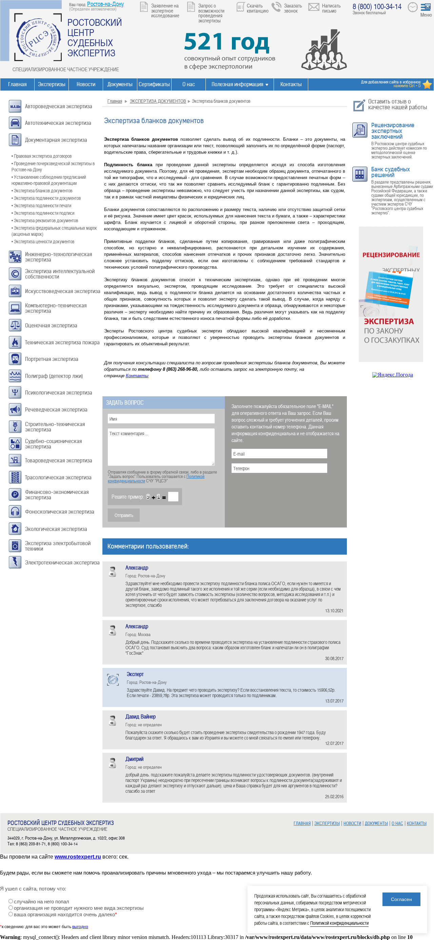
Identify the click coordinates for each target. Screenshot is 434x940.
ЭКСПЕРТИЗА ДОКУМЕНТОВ (158, 101)
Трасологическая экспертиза (58, 477)
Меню (426, 14)
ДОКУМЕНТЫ (376, 823)
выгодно (80, 926)
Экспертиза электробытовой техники (58, 546)
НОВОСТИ (352, 823)
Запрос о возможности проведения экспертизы (211, 13)
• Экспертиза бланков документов (42, 190)
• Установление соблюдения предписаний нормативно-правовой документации (49, 180)
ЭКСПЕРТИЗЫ (327, 823)
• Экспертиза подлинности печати (41, 205)
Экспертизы (51, 84)
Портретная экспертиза (51, 359)
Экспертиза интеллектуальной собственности (60, 274)
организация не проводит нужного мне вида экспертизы (79, 908)
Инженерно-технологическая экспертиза (58, 257)
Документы (120, 84)
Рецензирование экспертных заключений (392, 130)
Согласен (401, 899)
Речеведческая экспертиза (56, 409)
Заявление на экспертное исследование (165, 10)
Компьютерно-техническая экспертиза (55, 308)
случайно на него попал (41, 901)
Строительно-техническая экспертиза (55, 427)
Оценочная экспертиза (51, 325)
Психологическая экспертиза (58, 392)
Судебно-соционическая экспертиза (53, 444)
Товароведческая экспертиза (58, 460)
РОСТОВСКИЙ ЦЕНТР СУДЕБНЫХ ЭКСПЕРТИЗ (94, 37)
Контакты (291, 84)
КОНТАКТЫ (417, 823)
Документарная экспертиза (56, 140)
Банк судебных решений (390, 172)
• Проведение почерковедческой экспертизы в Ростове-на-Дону (53, 166)
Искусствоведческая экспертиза (62, 291)
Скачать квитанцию (258, 8)
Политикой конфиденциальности (339, 923)
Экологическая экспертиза (56, 529)
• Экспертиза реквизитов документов (45, 220)
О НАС (397, 823)
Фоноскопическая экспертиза (59, 512)
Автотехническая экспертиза (58, 123)
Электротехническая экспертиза (62, 562)
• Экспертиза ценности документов (43, 241)
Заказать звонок (293, 8)
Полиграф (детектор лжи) (54, 376)
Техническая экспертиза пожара (62, 342)
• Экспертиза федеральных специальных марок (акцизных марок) (54, 231)
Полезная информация (237, 84)
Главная (17, 84)
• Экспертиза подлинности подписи (43, 213)
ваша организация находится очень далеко (65, 914)
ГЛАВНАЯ (302, 823)
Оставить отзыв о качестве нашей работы (397, 104)
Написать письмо (331, 8)
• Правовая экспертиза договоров (42, 156)
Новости (86, 84)
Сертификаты (154, 84)
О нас (188, 84)
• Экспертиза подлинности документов (46, 198)
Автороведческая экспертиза (58, 106)
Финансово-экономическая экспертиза (56, 495)
